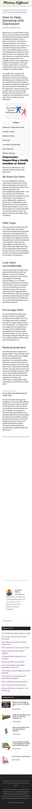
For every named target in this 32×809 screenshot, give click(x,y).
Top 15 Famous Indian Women (21, 756)
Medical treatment (9, 153)
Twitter (16, 607)
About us (14, 781)
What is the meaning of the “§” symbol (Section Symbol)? (21, 729)
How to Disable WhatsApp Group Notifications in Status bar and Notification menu (21, 743)
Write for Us (18, 783)
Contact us (21, 781)
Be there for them (8, 136)
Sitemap (16, 785)
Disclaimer (11, 783)
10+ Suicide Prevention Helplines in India (16, 633)
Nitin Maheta (19, 594)
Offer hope (6, 140)
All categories (7, 781)
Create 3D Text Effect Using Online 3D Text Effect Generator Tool (21, 716)
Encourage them (8, 149)
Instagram (9, 609)
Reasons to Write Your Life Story (13, 662)
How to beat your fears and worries (14, 685)
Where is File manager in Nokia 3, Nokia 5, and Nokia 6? (21, 704)
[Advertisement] (16, 508)
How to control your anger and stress (15, 682)
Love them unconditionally (11, 144)
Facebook (9, 607)
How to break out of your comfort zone (15, 648)
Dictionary (25, 783)
